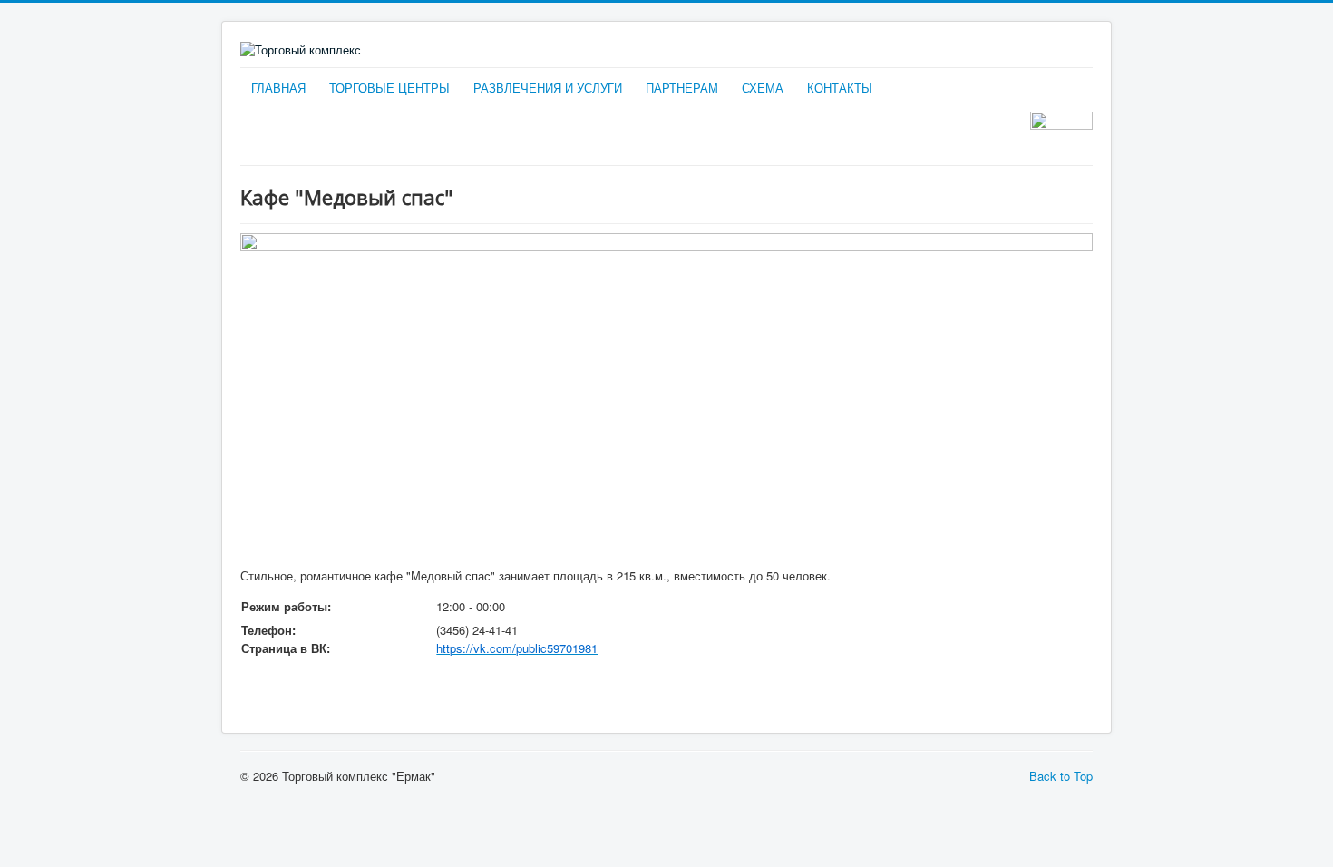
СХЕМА (762, 87)
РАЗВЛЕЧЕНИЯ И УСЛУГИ (547, 87)
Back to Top (1061, 775)
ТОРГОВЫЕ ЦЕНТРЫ (389, 87)
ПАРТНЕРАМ (682, 87)
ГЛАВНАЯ (278, 87)
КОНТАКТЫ (839, 87)
